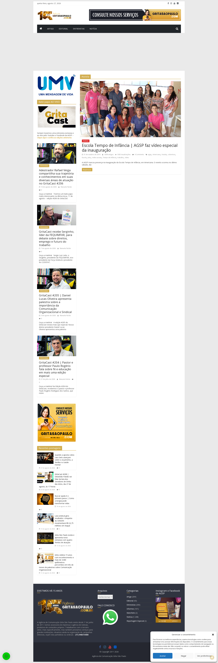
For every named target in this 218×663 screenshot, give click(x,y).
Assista (164, 154)
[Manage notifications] (212, 657)
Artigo (50, 29)
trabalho (120, 157)
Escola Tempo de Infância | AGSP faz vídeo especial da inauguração (130, 148)
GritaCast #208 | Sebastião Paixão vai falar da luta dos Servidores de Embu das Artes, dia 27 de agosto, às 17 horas (55, 480)
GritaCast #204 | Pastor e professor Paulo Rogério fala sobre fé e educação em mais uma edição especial (56, 369)
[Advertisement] (109, 52)
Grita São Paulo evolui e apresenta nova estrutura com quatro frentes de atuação (64, 539)
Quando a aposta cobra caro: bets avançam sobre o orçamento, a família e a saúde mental (64, 460)
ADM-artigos (109, 154)
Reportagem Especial (135, 621)
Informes (130, 609)
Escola (84, 157)
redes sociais (97, 157)
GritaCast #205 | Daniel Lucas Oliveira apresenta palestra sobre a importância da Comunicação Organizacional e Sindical (55, 303)
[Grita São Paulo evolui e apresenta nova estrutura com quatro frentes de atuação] (45, 534)
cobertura (171, 154)
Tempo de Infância (109, 157)
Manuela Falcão (66, 187)
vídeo (127, 157)
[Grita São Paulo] (41, 29)
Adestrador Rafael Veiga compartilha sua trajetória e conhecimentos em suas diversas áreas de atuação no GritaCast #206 (56, 176)
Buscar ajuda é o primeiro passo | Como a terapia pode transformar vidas (64, 500)
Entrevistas (79, 29)
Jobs (89, 157)
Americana (156, 154)
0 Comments (139, 154)
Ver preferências (204, 656)
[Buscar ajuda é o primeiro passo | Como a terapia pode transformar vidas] (45, 495)
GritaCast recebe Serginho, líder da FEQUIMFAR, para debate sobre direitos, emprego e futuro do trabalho (56, 238)
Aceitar (163, 656)
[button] (213, 634)
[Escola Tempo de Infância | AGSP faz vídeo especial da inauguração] (130, 82)
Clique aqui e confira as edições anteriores (54, 137)
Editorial (63, 29)
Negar (183, 656)
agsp (149, 154)
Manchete (131, 613)
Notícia (93, 29)
